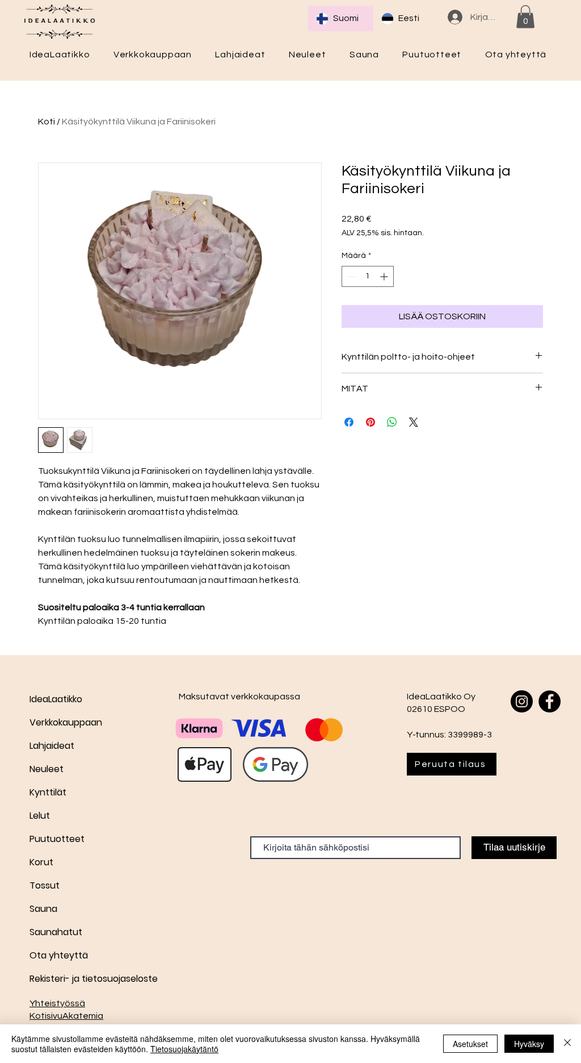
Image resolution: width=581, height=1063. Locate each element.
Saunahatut (56, 932)
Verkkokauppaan (66, 722)
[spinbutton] (367, 276)
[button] (525, 16)
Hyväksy (529, 1043)
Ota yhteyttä (59, 955)
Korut (41, 862)
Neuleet (47, 769)
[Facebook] (549, 701)
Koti (46, 121)
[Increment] (385, 276)
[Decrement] (350, 276)
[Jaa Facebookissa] (349, 422)
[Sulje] (567, 1043)
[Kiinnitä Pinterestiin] (370, 422)
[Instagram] (522, 701)
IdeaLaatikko (56, 699)
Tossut (45, 885)
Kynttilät (48, 792)
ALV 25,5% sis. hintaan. (383, 233)
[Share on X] (413, 422)
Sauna (43, 908)
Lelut (40, 815)
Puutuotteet (57, 838)
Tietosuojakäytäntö (184, 1048)
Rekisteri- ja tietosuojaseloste (70, 978)
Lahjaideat (52, 745)
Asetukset (470, 1043)
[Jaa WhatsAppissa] (392, 422)
